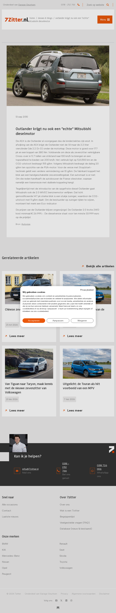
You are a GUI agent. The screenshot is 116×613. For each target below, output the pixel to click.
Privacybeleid (86, 290)
